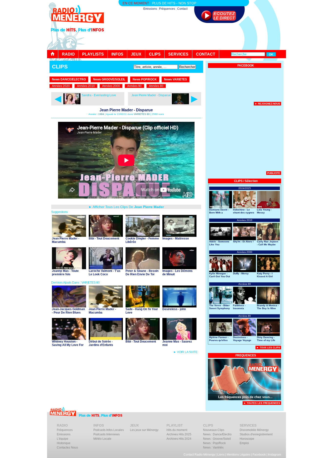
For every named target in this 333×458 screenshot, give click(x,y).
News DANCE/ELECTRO (69, 79)
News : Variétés (213, 447)
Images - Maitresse (175, 238)
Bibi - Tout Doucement (104, 238)
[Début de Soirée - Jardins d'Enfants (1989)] (106, 338)
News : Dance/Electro (217, 434)
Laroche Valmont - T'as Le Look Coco (104, 272)
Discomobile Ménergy (254, 430)
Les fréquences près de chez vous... (245, 397)
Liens (221, 454)
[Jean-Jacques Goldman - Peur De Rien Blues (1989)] (69, 306)
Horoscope (247, 438)
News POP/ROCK (145, 79)
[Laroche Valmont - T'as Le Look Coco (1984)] (106, 268)
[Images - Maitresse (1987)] (179, 235)
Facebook (259, 454)
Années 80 (156, 86)
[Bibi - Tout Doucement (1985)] (106, 235)
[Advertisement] (197, 37)
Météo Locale (102, 438)
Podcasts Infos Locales (108, 430)
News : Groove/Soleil (217, 438)
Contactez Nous (67, 447)
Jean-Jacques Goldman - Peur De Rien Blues (68, 310)
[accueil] (52, 54)
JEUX (136, 54)
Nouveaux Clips (213, 430)
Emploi (244, 443)
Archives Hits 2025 (178, 434)
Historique (63, 443)
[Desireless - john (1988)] (179, 306)
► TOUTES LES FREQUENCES (262, 403)
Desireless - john (174, 309)
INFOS (117, 54)
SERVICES (178, 54)
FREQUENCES (245, 355)
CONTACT (205, 54)
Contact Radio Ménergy (199, 454)
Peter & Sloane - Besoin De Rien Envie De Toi (142, 272)
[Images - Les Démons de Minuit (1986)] (179, 268)
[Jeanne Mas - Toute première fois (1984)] (69, 268)
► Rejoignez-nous (267, 103)
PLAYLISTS (93, 54)
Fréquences (167, 8)
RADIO (68, 54)
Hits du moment (176, 430)
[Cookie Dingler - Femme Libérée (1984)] (143, 235)
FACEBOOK (245, 65)
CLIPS (155, 54)
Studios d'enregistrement (256, 434)
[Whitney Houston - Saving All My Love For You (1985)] (69, 338)
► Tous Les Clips (268, 347)
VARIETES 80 (142, 114)
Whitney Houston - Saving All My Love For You (68, 345)
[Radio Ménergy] (77, 25)
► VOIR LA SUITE (185, 352)
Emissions (150, 8)
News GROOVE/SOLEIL (109, 79)
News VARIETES (175, 79)
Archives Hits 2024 (178, 438)
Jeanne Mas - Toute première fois (65, 272)
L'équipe (62, 438)
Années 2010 (86, 86)
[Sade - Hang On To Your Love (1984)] (143, 306)
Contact (182, 8)
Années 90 (134, 86)
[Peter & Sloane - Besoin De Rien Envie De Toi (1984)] (143, 268)
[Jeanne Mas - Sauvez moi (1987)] (179, 338)
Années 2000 (111, 86)
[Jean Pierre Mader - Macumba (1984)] (69, 235)
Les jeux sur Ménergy (144, 430)
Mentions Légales (238, 454)
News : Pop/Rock (214, 443)
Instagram (274, 454)
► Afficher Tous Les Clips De (126, 207)
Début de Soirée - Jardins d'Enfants (101, 343)
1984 (101, 114)
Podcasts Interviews (106, 434)
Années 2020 (61, 86)
